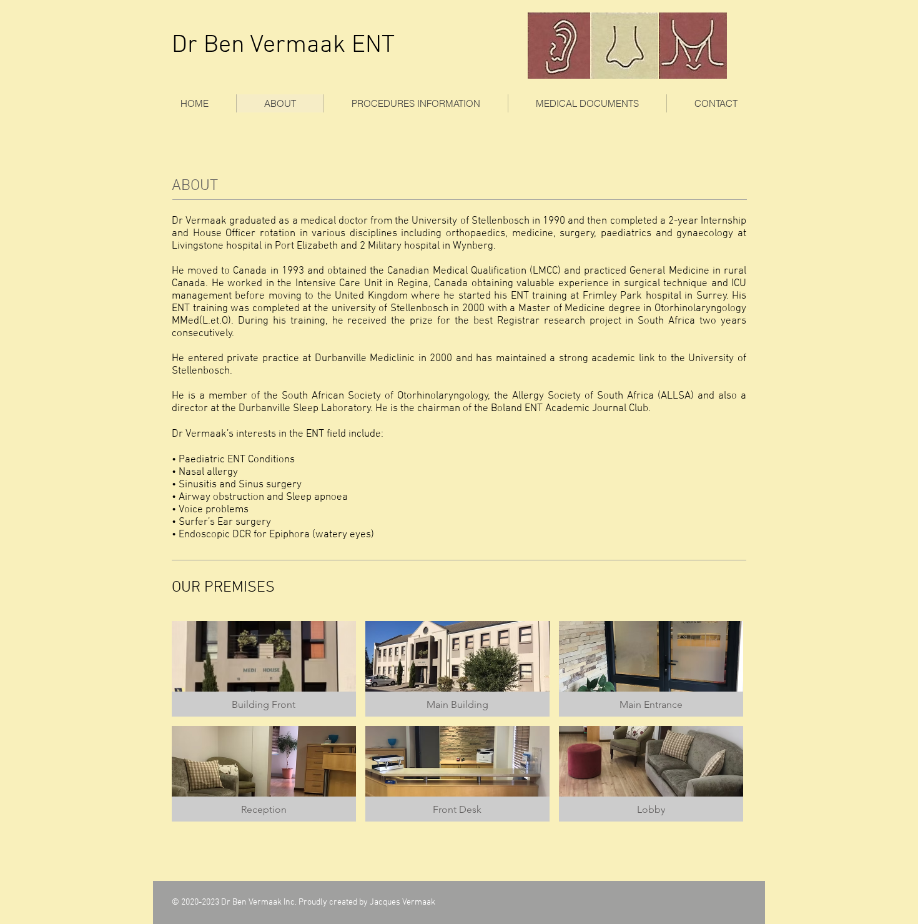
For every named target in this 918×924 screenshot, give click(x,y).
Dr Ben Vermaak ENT (283, 46)
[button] (415, 103)
